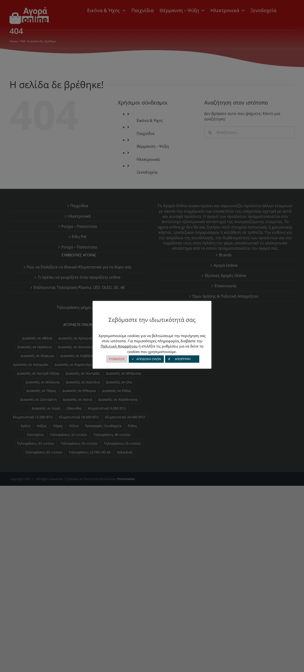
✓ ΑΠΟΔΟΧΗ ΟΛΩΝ (146, 359)
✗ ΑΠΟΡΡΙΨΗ (182, 359)
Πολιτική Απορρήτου (119, 346)
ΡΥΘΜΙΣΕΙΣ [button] (117, 359)
